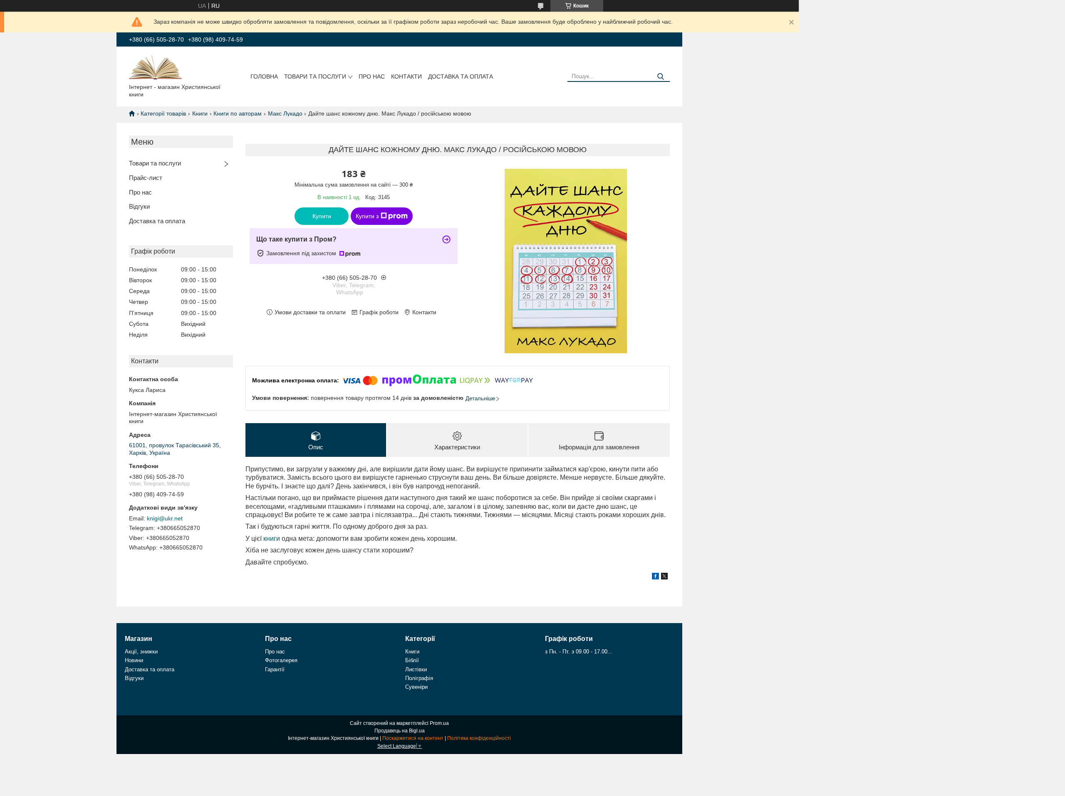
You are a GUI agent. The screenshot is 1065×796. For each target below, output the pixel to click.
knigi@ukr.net (165, 518)
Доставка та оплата (460, 76)
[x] (664, 577)
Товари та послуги (315, 76)
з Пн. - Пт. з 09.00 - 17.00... (578, 651)
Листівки (416, 669)
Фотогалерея (281, 660)
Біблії (412, 660)
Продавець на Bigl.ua (399, 731)
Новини (134, 660)
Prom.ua (439, 723)
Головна (264, 76)
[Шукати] (660, 76)
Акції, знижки (141, 651)
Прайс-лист (145, 177)
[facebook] (655, 577)
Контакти (406, 76)
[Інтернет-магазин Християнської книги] (155, 66)
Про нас (372, 76)
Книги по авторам (237, 113)
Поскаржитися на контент (412, 738)
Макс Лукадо (285, 113)
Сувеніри (416, 687)
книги (271, 538)
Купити (321, 216)
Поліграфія (419, 678)
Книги (200, 113)
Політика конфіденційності (479, 738)
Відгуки (139, 206)
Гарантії (275, 669)
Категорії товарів (163, 113)
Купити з (367, 216)
